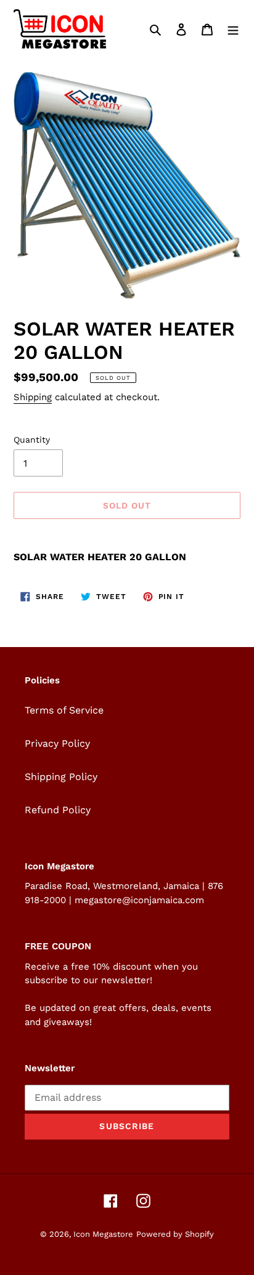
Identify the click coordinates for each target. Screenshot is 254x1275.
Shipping (33, 397)
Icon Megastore (103, 1234)
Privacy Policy (57, 743)
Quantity (32, 439)
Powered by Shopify (175, 1234)
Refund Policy (58, 810)
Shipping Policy (61, 776)
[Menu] (233, 28)
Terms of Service (64, 710)
